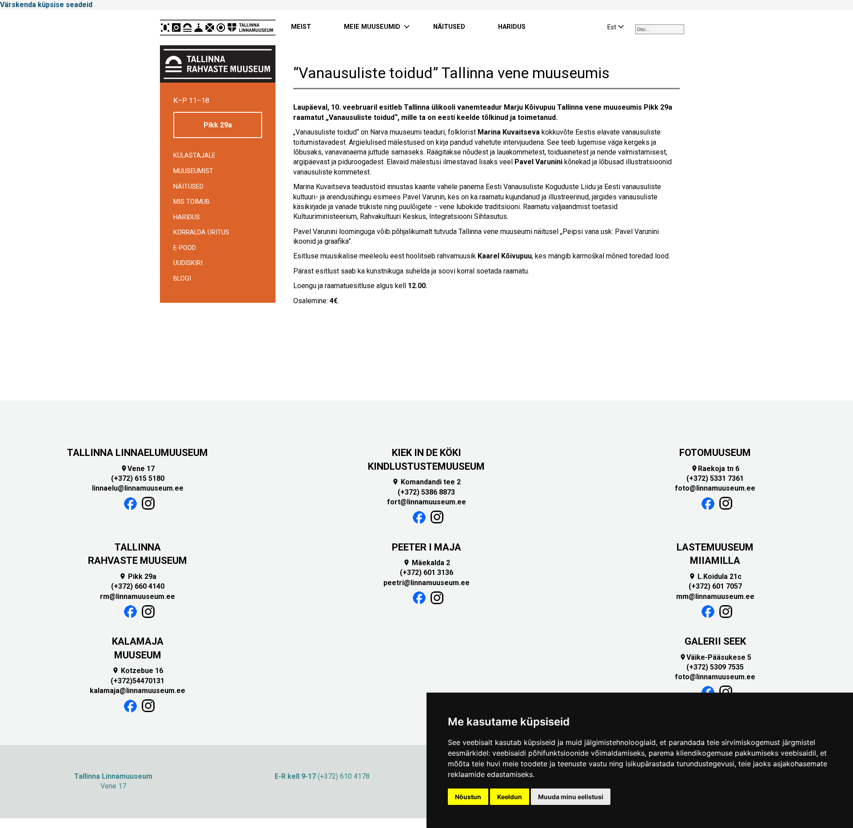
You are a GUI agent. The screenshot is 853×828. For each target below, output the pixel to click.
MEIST (301, 27)
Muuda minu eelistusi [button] (570, 796)
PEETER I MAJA (426, 547)
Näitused (188, 186)
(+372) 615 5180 (137, 478)
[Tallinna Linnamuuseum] (217, 27)
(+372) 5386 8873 (426, 492)
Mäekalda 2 (426, 563)
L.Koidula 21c (715, 576)
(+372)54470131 (137, 681)
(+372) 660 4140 (137, 586)
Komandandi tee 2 (426, 482)
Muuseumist (193, 171)
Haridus (186, 217)
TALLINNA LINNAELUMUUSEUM (137, 452)
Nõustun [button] (468, 796)
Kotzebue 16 (137, 670)
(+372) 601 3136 (426, 572)
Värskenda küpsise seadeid (46, 4)
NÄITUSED (449, 27)
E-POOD (184, 248)
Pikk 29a (217, 125)
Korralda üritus (201, 232)
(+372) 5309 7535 (715, 667)
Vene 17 (137, 468)
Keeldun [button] (509, 796)
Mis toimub (191, 202)
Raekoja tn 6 (715, 468)
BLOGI (182, 278)
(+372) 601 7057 (715, 586)
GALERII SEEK (715, 641)
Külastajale (194, 155)
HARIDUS (512, 27)
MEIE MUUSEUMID (372, 27)
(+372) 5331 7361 (715, 478)
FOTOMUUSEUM (715, 452)
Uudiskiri (188, 263)
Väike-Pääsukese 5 (715, 657)
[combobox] (659, 29)
